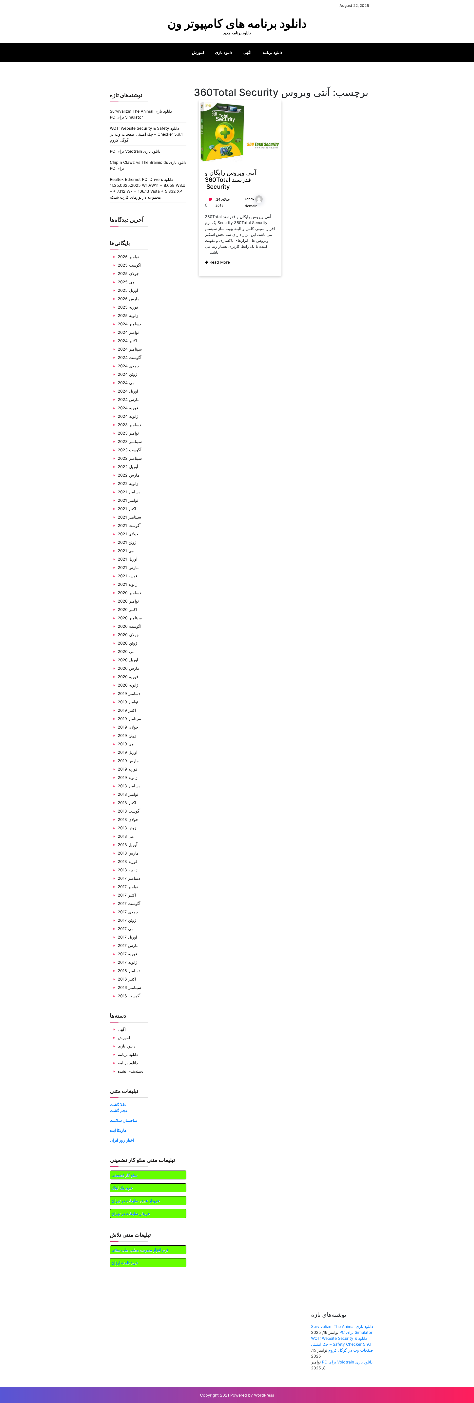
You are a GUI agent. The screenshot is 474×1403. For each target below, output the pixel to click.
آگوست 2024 (129, 357)
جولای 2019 (128, 727)
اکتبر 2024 (127, 340)
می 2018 (126, 836)
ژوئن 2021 (127, 542)
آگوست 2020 (129, 626)
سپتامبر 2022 (130, 458)
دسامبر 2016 (129, 970)
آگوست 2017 (129, 903)
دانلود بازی (223, 52)
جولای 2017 (128, 911)
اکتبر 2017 (127, 895)
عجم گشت (119, 1110)
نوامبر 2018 (128, 794)
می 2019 (126, 743)
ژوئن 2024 (127, 374)
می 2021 (126, 550)
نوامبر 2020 (128, 601)
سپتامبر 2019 (129, 718)
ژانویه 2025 (128, 315)
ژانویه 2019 (128, 777)
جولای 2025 (128, 273)
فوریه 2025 (128, 307)
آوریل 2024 (128, 391)
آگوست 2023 (129, 449)
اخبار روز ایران (122, 1140)
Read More (219, 262)
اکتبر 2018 (127, 802)
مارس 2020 (128, 668)
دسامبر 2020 (129, 592)
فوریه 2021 (128, 575)
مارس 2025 (128, 298)
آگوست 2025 (129, 265)
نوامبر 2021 (128, 500)
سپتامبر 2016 (129, 987)
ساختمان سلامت (123, 1120)
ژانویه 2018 (128, 869)
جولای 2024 (128, 365)
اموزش (198, 52)
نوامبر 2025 (128, 256)
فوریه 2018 (128, 861)
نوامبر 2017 (128, 886)
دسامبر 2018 (129, 785)
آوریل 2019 (127, 752)
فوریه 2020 (128, 676)
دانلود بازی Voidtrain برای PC (135, 151)
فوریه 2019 (128, 769)
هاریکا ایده (118, 1130)
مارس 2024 (128, 399)
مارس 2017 (128, 945)
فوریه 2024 (128, 407)
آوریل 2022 (128, 466)
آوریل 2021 (127, 559)
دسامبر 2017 (129, 878)
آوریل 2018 (127, 844)
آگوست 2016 (129, 995)
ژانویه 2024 (128, 416)
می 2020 (126, 651)
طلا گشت (118, 1104)
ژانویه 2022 (128, 483)
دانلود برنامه (272, 52)
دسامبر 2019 (129, 693)
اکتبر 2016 (127, 979)
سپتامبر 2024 (130, 349)
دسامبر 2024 (129, 323)
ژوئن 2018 (127, 827)
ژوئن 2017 (127, 920)
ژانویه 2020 (128, 685)
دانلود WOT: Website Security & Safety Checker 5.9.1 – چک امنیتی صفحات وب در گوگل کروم (146, 134)
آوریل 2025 (128, 290)
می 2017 (126, 928)
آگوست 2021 (129, 525)
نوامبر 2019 (128, 701)
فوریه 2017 (127, 953)
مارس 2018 (128, 853)
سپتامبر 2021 (129, 517)
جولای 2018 (128, 819)
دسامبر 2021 (129, 491)
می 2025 (126, 281)
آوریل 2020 (128, 659)
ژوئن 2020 (127, 643)
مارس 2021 (128, 567)
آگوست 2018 (129, 811)
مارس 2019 (128, 760)
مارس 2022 (128, 475)
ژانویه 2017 (127, 962)
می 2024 (126, 382)
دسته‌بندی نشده (130, 1071)
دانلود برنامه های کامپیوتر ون (237, 23)
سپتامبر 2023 (130, 441)
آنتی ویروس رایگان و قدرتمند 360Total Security (230, 179)
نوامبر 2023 (128, 433)
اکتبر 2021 (127, 508)
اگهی (247, 52)
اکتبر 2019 (127, 710)
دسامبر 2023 (129, 424)
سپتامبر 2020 (130, 617)
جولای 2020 (128, 634)
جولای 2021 (128, 533)
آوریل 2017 (127, 937)
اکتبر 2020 (127, 609)
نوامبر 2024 (128, 332)
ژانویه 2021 (128, 584)
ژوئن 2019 (127, 735)
